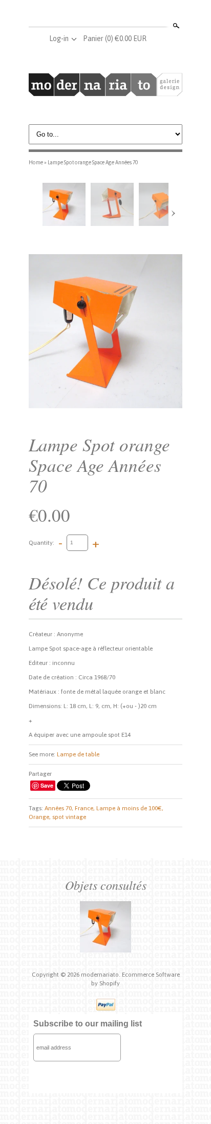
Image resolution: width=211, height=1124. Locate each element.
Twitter (105, 14)
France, (85, 808)
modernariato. (101, 974)
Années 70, (59, 808)
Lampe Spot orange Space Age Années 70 (93, 162)
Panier (114, 38)
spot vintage (69, 817)
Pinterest (122, 14)
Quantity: (41, 542)
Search (175, 25)
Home (36, 162)
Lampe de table (78, 754)
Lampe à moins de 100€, (129, 808)
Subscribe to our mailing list (87, 1023)
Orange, (40, 817)
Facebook (88, 14)
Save (46, 785)
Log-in (59, 38)
